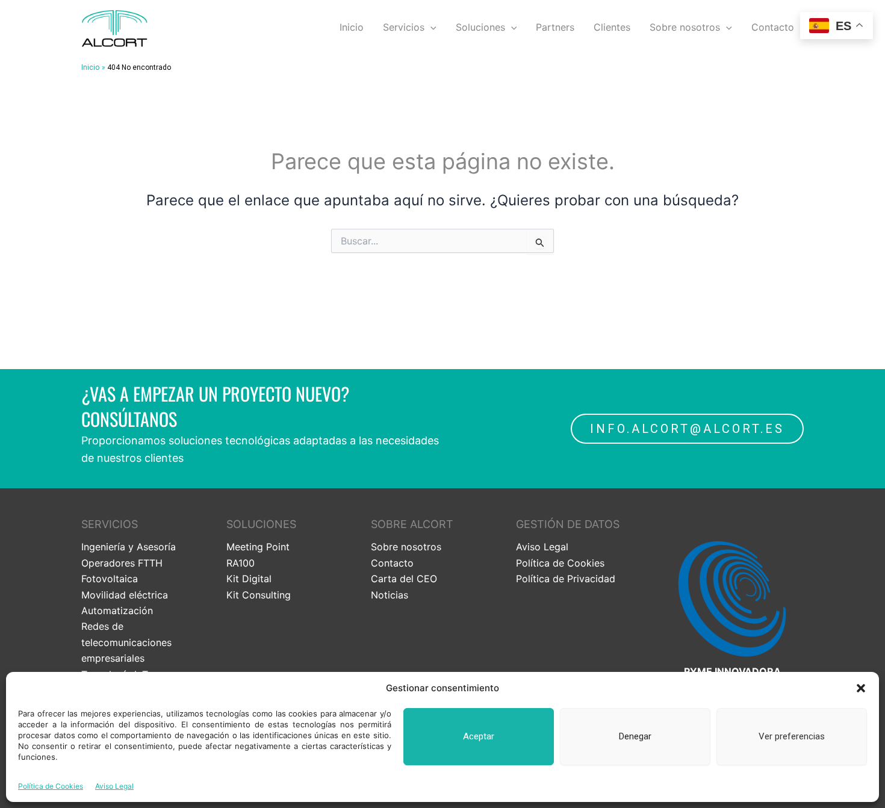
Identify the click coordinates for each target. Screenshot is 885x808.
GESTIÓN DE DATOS (568, 524)
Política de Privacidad (565, 579)
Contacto (772, 27)
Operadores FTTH (122, 563)
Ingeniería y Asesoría (128, 547)
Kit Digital (249, 579)
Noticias (389, 595)
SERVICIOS (109, 524)
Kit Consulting (258, 595)
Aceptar (478, 736)
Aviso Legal (114, 786)
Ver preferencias (792, 736)
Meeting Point (258, 547)
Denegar (635, 736)
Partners (555, 27)
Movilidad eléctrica (124, 595)
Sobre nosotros (685, 27)
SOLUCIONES (261, 524)
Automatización (117, 610)
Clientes (612, 27)
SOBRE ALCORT (412, 524)
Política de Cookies (50, 786)
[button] (861, 688)
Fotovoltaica (109, 579)
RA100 (240, 563)
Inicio (352, 27)
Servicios (403, 27)
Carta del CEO (404, 579)
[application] (430, 27)
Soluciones (480, 27)
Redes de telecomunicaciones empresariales (126, 642)
